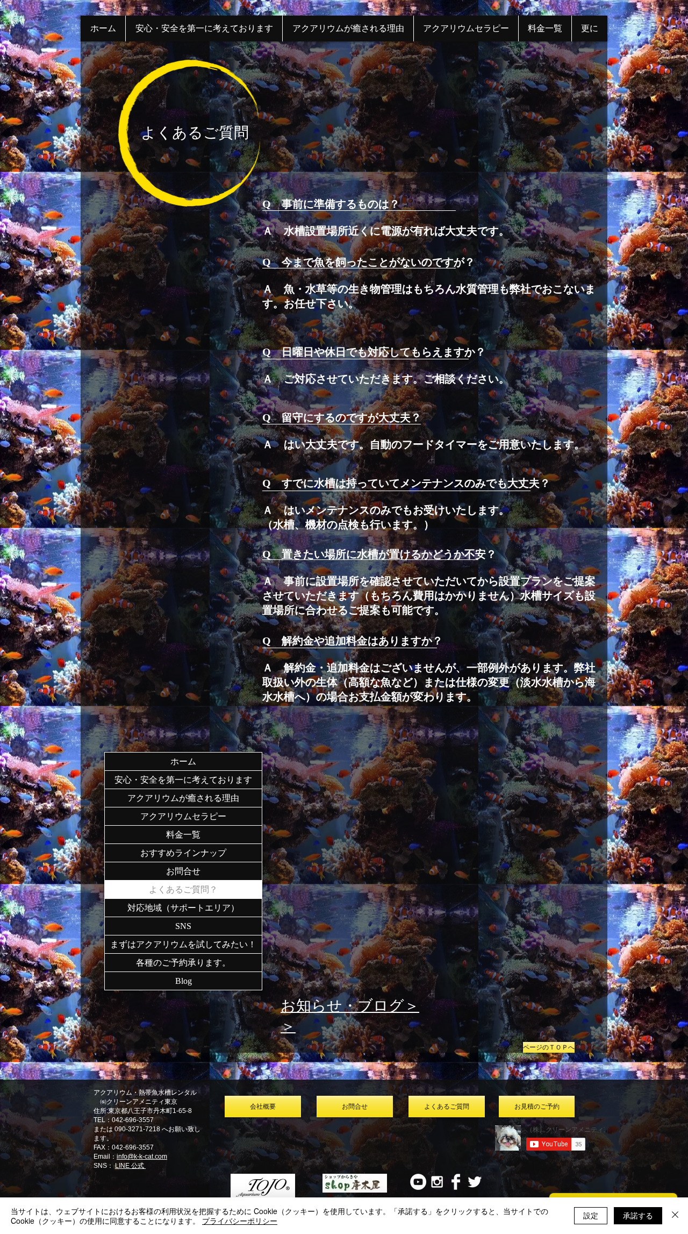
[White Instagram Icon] (437, 1182)
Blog (183, 980)
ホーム (183, 761)
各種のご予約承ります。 (183, 962)
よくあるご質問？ (183, 889)
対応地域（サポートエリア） (183, 907)
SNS (183, 926)
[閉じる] (675, 1215)
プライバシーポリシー (239, 1220)
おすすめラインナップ (183, 852)
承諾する (638, 1215)
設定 (590, 1215)
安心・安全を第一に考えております (183, 779)
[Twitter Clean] (475, 1182)
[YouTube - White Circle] (418, 1182)
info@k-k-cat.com (142, 1156)
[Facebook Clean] (456, 1182)
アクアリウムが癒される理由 (183, 798)
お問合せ (183, 871)
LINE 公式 (130, 1165)
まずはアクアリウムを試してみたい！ (183, 944)
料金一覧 (183, 834)
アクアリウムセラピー (183, 816)
